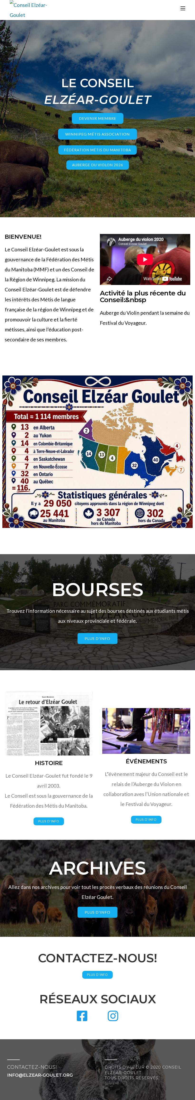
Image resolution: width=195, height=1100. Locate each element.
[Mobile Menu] (182, 8)
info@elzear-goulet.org (40, 1075)
